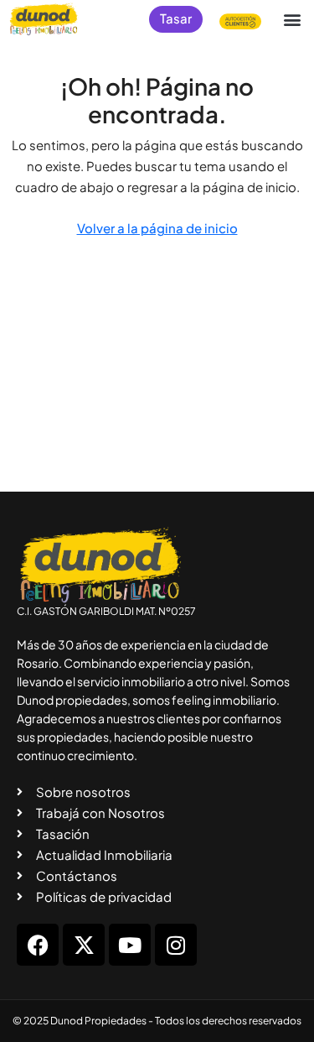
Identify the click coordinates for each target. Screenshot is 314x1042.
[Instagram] (176, 945)
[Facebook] (38, 945)
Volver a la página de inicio (157, 228)
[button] (292, 19)
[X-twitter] (84, 945)
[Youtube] (130, 945)
